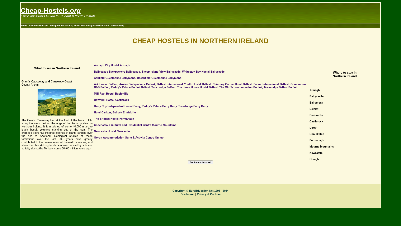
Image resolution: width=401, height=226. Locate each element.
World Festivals (82, 25)
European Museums (61, 25)
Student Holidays (39, 25)
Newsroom (117, 25)
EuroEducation (101, 25)
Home (24, 25)
